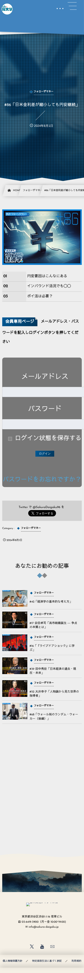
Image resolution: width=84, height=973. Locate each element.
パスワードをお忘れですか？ (42, 480)
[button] (72, 6)
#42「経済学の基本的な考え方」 (51, 602)
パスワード (45, 409)
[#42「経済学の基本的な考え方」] (14, 598)
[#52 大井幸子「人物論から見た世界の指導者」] (14, 688)
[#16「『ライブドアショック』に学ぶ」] (14, 642)
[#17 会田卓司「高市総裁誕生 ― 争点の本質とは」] (14, 620)
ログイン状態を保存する (48, 439)
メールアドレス (44, 377)
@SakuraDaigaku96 (46, 507)
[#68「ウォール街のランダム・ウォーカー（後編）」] (14, 711)
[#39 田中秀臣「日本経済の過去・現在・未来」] (14, 665)
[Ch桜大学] (7, 9)
